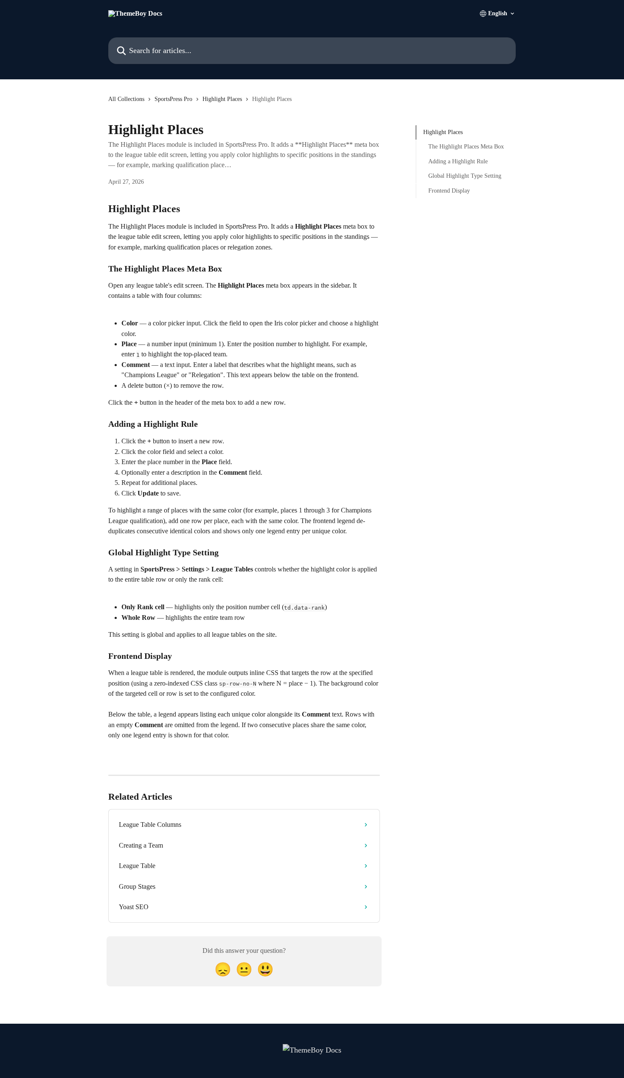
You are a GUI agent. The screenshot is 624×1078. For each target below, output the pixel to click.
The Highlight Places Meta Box (466, 146)
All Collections (126, 99)
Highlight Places (222, 99)
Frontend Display (449, 190)
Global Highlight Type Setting (464, 176)
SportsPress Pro (173, 99)
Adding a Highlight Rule (458, 161)
